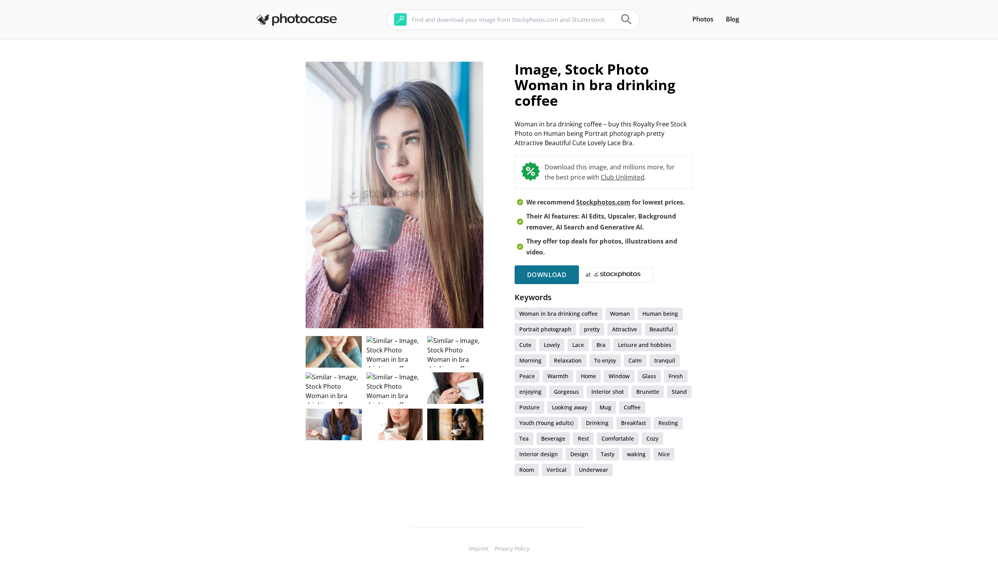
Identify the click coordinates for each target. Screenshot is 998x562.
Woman (620, 313)
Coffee (632, 407)
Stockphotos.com (603, 202)
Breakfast (633, 423)
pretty (592, 329)
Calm (635, 360)
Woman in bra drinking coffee (558, 313)
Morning (530, 360)
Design (579, 454)
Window (619, 376)
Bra (600, 345)
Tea (524, 438)
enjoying (530, 391)
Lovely (552, 345)
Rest (583, 438)
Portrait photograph (545, 329)
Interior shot (607, 391)
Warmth (557, 376)
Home (588, 376)
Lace (578, 345)
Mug (605, 407)
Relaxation (568, 360)
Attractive (624, 329)
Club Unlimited (622, 177)
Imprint (478, 548)
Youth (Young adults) (546, 423)
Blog (732, 19)
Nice (664, 454)
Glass (649, 376)
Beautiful (661, 329)
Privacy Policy (512, 548)
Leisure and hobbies (644, 345)
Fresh (676, 376)
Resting (668, 423)
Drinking (597, 423)
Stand (679, 391)
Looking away (569, 407)
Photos (702, 19)
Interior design (538, 454)
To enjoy (605, 360)
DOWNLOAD (546, 274)
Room (526, 469)
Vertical (556, 469)
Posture (529, 407)
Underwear (593, 469)
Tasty (607, 454)
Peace (527, 376)
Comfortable (618, 438)
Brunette (647, 391)
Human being (660, 313)
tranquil (664, 360)
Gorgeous (566, 391)
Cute (525, 345)
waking (636, 454)
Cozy (652, 438)
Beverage (553, 438)
